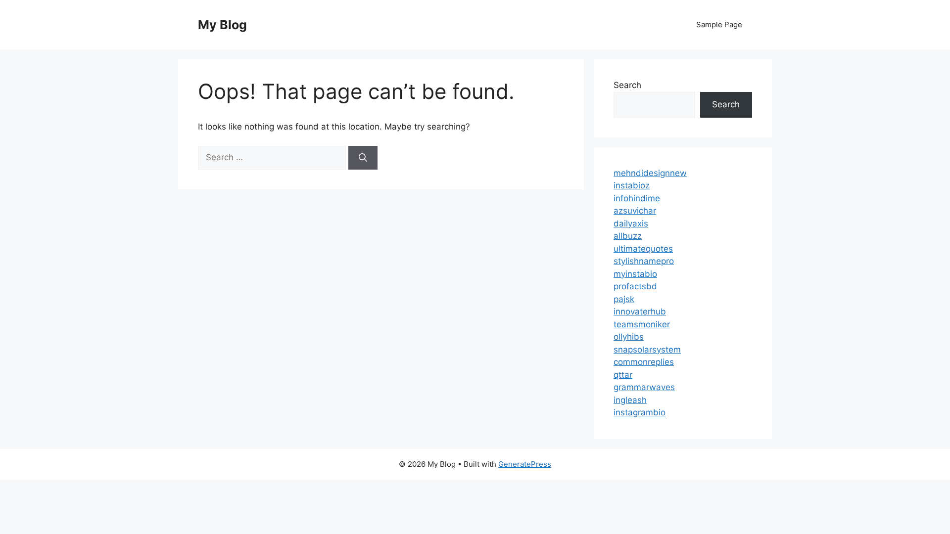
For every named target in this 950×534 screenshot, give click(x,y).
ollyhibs (629, 337)
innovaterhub (640, 311)
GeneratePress (524, 464)
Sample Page (719, 24)
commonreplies (644, 362)
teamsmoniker (642, 324)
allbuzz (628, 236)
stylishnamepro (644, 261)
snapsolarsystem (647, 350)
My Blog (222, 24)
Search (627, 85)
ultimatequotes (643, 249)
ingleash (630, 400)
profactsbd (635, 286)
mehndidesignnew (650, 173)
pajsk (624, 299)
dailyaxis (631, 223)
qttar (623, 375)
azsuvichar (635, 211)
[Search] (363, 158)
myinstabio (635, 274)
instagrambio (639, 412)
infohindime (637, 198)
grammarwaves (644, 387)
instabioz (632, 185)
